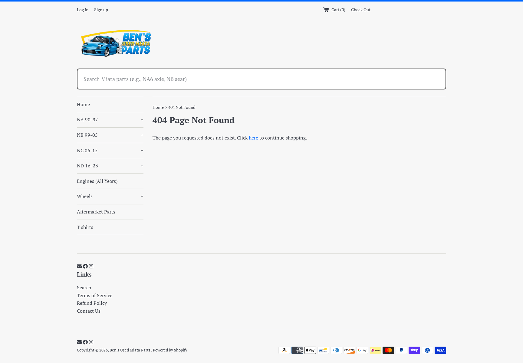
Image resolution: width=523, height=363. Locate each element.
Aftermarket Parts (96, 211)
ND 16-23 (110, 165)
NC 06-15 (110, 150)
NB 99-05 (110, 135)
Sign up (101, 9)
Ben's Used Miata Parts (130, 350)
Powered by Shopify (170, 350)
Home (83, 104)
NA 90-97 (110, 119)
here (253, 137)
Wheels (110, 196)
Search (84, 287)
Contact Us (88, 311)
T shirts (85, 227)
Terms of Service (94, 295)
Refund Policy (92, 303)
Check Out (360, 9)
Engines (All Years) (97, 181)
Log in (82, 9)
